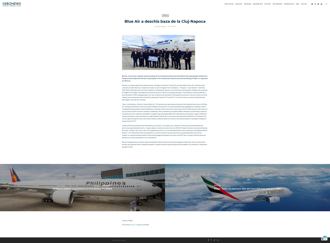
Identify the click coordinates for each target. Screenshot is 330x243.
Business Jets (258, 4)
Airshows (247, 4)
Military (268, 4)
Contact (304, 4)
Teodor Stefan (161, 26)
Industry (238, 4)
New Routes (229, 4)
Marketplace (289, 4)
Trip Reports (277, 4)
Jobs (297, 4)
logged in (133, 225)
